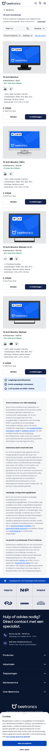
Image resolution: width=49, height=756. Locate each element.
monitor (22, 560)
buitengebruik (15, 531)
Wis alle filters (40, 35)
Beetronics (16, 705)
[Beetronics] (11, 3)
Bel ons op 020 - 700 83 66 (19, 634)
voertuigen (10, 431)
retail (17, 431)
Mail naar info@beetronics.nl (20, 642)
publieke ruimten (28, 431)
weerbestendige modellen (21, 526)
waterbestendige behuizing (16, 528)
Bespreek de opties (22, 563)
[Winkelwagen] (40, 3)
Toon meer (41, 21)
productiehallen (36, 428)
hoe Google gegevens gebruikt (18, 736)
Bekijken (13, 117)
